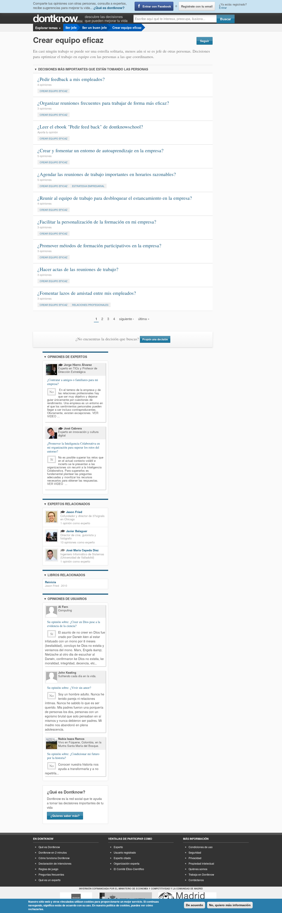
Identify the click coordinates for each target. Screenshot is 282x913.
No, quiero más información (230, 905)
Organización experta (126, 863)
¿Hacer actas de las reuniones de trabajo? (77, 269)
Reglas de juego (48, 869)
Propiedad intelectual (201, 863)
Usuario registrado (125, 852)
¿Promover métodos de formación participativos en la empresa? (99, 245)
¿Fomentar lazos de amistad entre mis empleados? (86, 293)
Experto (118, 847)
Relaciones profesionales (90, 304)
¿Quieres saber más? (65, 816)
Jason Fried (73, 512)
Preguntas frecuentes (51, 874)
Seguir (204, 41)
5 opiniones (44, 156)
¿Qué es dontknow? (108, 7)
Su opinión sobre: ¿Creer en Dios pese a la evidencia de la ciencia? (73, 624)
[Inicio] (59, 19)
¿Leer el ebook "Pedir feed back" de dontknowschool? (90, 126)
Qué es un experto (50, 880)
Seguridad (195, 852)
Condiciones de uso (201, 847)
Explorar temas (48, 28)
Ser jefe (71, 27)
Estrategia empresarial (88, 186)
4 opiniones (44, 84)
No (51, 391)
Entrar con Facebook (157, 6)
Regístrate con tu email (197, 6)
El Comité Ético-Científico (129, 869)
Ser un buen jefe (94, 27)
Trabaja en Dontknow (201, 874)
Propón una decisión (155, 339)
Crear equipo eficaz (126, 27)
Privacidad (195, 858)
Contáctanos (196, 880)
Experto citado (122, 858)
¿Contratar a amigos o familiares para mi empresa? (72, 382)
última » (143, 318)
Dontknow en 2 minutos (53, 852)
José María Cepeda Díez (82, 550)
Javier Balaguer (76, 531)
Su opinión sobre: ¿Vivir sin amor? (69, 688)
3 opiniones (44, 108)
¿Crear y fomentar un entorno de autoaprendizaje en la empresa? (100, 150)
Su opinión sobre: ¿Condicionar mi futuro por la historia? (73, 756)
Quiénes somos (198, 869)
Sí (51, 459)
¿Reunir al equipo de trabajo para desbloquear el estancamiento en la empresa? (114, 198)
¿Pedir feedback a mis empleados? (71, 79)
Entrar (223, 8)
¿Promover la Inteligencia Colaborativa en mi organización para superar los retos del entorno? (73, 447)
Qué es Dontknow (49, 847)
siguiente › (126, 318)
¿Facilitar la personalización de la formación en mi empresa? (96, 221)
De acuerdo (194, 905)
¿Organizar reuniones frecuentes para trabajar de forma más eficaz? (103, 103)
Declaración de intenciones (55, 863)
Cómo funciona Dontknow (54, 858)
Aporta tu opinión (47, 132)
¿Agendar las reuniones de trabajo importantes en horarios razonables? (106, 174)
